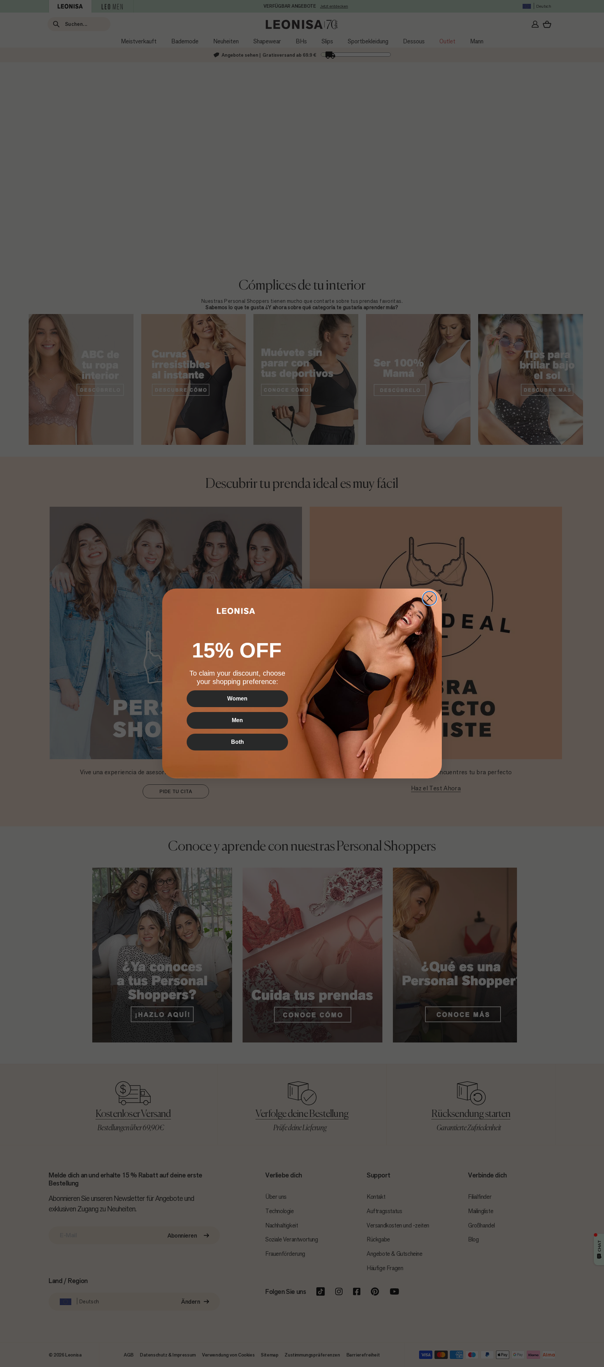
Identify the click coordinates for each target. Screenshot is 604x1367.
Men (237, 720)
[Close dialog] (430, 598)
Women (237, 699)
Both (237, 742)
